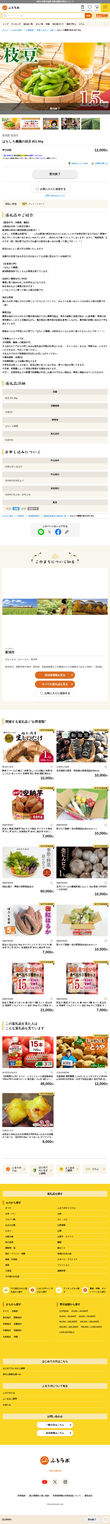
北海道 (15, 1311)
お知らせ (7, 1405)
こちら (41, 158)
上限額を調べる (101, 163)
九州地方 (7, 1337)
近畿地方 (18, 1324)
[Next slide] (107, 24)
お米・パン (10, 1213)
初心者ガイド (58, 24)
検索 (88, 16)
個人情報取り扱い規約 (39, 1495)
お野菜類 (29, 30)
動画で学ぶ (71, 24)
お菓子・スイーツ (65, 1236)
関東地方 (18, 1317)
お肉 (59, 1213)
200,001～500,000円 (68, 1327)
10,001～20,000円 (79, 1311)
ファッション (63, 1265)
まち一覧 (39, 24)
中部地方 (20, 516)
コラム (81, 24)
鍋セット (61, 1248)
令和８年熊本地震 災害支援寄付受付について (55, 1)
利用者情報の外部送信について (67, 1495)
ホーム (5, 30)
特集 (48, 24)
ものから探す (16, 30)
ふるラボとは (9, 1393)
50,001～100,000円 (68, 1321)
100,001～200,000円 (89, 1321)
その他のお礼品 (12, 1276)
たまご (8, 1231)
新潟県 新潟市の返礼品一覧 (55, 516)
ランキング (16, 24)
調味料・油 (10, 1248)
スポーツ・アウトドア (67, 1259)
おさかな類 (10, 1225)
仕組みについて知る (79, 163)
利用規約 (22, 1495)
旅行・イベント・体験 (15, 1253)
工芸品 (8, 1271)
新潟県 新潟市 (10, 135)
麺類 (59, 1242)
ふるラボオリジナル (66, 1208)
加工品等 (9, 1242)
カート (97, 10)
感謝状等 (61, 1271)
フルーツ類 (10, 1219)
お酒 (59, 1231)
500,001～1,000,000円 (91, 1327)
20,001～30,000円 (67, 1316)
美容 (7, 1265)
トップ (5, 24)
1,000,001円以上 (66, 1332)
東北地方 (7, 1317)
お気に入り (89, 10)
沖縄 (16, 1337)
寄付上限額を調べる (12, 1374)
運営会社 (89, 1495)
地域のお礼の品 (64, 1253)
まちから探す (7, 516)
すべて (8, 1208)
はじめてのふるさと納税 (14, 1368)
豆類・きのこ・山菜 (45, 30)
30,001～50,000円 (87, 1316)
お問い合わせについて (55, 195)
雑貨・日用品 (11, 1259)
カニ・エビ (62, 1219)
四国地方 (18, 1330)
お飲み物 (9, 1236)
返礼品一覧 (28, 24)
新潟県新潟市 (34, 516)
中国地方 (7, 1330)
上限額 (82, 10)
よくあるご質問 (10, 1399)
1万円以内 (63, 1311)
